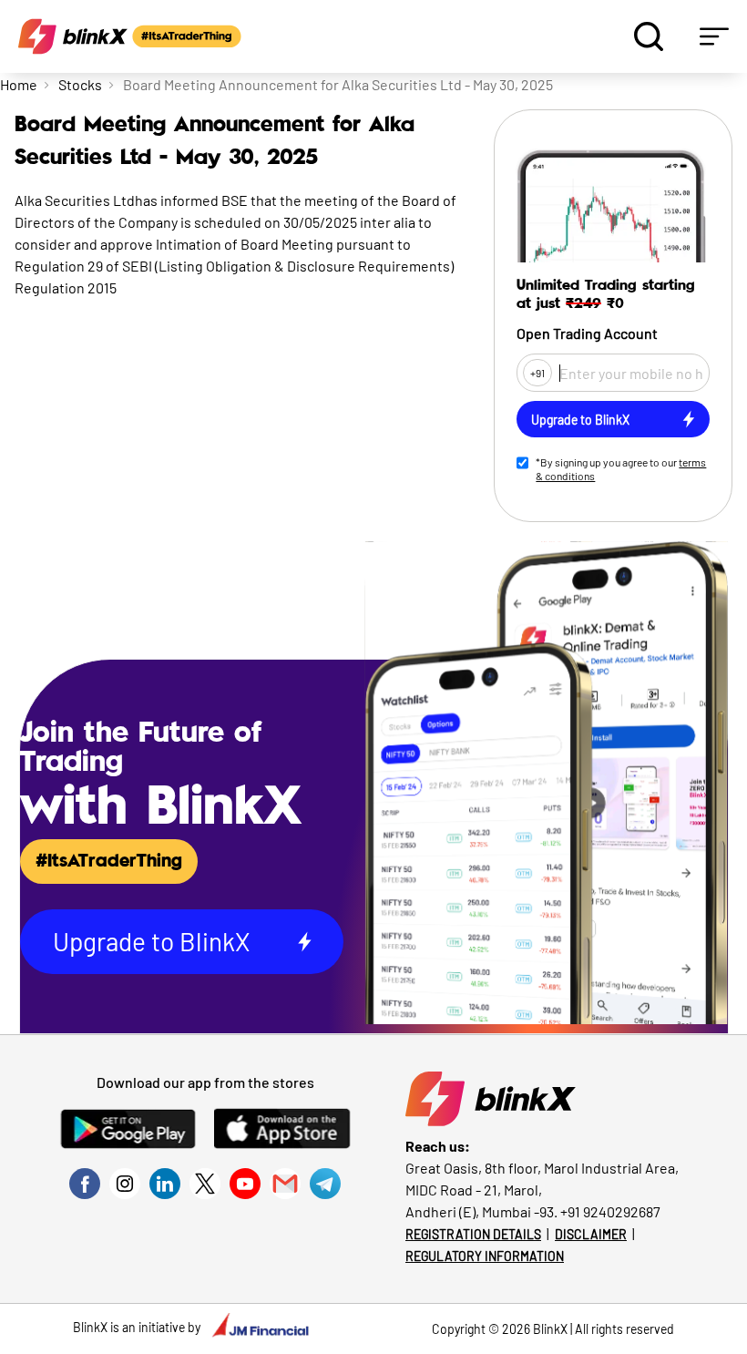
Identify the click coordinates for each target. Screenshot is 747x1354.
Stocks (80, 84)
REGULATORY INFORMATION (484, 1256)
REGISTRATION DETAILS (473, 1234)
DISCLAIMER (591, 1234)
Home (18, 84)
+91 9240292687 (610, 1211)
